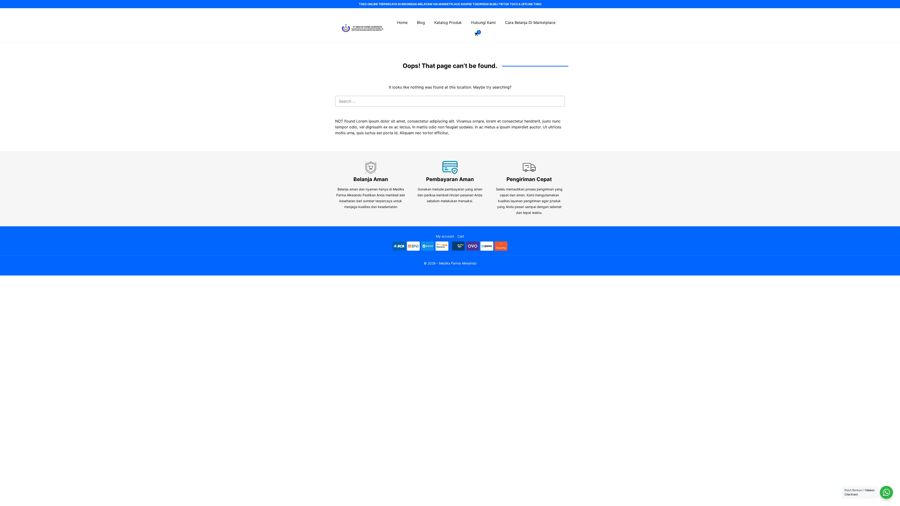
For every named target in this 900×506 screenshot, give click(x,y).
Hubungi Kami (483, 22)
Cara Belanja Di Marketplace (530, 22)
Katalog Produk (448, 22)
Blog (421, 22)
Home (402, 22)
